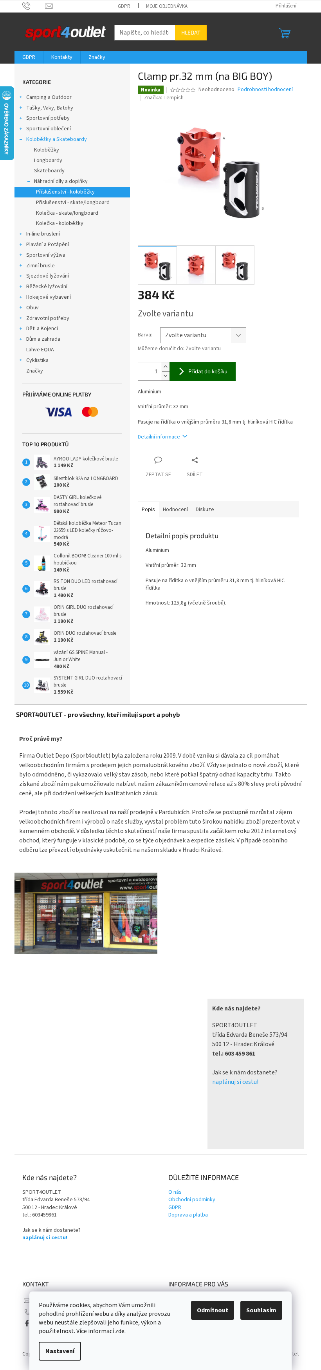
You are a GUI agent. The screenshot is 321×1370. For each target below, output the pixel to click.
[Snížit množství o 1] (166, 375)
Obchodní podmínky (191, 1200)
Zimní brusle (40, 266)
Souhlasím (261, 1310)
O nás (175, 1192)
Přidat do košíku (207, 371)
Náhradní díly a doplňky (61, 181)
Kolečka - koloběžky (59, 223)
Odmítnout (212, 1310)
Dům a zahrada (43, 339)
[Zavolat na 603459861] (33, 5)
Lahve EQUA (40, 350)
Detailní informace (159, 437)
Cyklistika (37, 360)
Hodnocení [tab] (175, 509)
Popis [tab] (148, 509)
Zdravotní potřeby (47, 318)
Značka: (164, 98)
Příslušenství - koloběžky (65, 192)
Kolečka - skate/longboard (67, 213)
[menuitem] (28, 57)
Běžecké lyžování (46, 286)
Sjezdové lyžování (47, 276)
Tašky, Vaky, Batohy (49, 108)
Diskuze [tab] (205, 509)
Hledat (190, 32)
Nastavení (59, 1351)
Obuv (32, 308)
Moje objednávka (167, 6)
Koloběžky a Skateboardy (56, 139)
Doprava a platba (188, 1215)
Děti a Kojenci (42, 328)
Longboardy (48, 160)
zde (119, 1331)
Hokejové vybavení (48, 297)
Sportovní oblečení (48, 129)
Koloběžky (46, 150)
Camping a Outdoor (49, 97)
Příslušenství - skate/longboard (73, 202)
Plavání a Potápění (47, 244)
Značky (34, 371)
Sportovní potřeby (48, 118)
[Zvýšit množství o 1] (166, 366)
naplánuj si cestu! (235, 1082)
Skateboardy (49, 171)
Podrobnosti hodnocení (265, 89)
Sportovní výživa (45, 255)
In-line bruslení (43, 234)
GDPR (124, 6)
